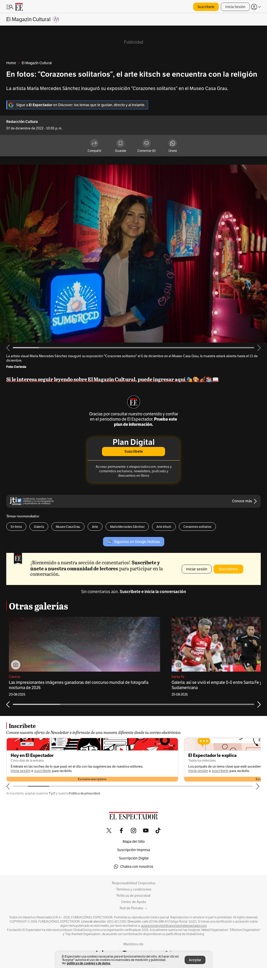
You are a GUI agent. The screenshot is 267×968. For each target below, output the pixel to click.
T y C (52, 793)
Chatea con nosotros (136, 866)
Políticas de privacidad (133, 896)
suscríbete (42, 771)
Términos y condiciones (133, 889)
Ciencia (14, 677)
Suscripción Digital (133, 858)
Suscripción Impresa (133, 849)
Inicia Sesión (235, 6)
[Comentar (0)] (146, 143)
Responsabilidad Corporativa (133, 883)
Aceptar (195, 960)
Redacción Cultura (22, 121)
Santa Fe (178, 677)
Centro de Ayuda (133, 902)
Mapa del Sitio (134, 841)
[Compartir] (94, 143)
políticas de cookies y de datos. (89, 963)
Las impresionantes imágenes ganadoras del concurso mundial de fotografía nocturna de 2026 (78, 685)
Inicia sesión (21, 771)
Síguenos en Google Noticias (137, 541)
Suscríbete (206, 6)
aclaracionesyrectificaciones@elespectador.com (174, 926)
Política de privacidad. (84, 793)
